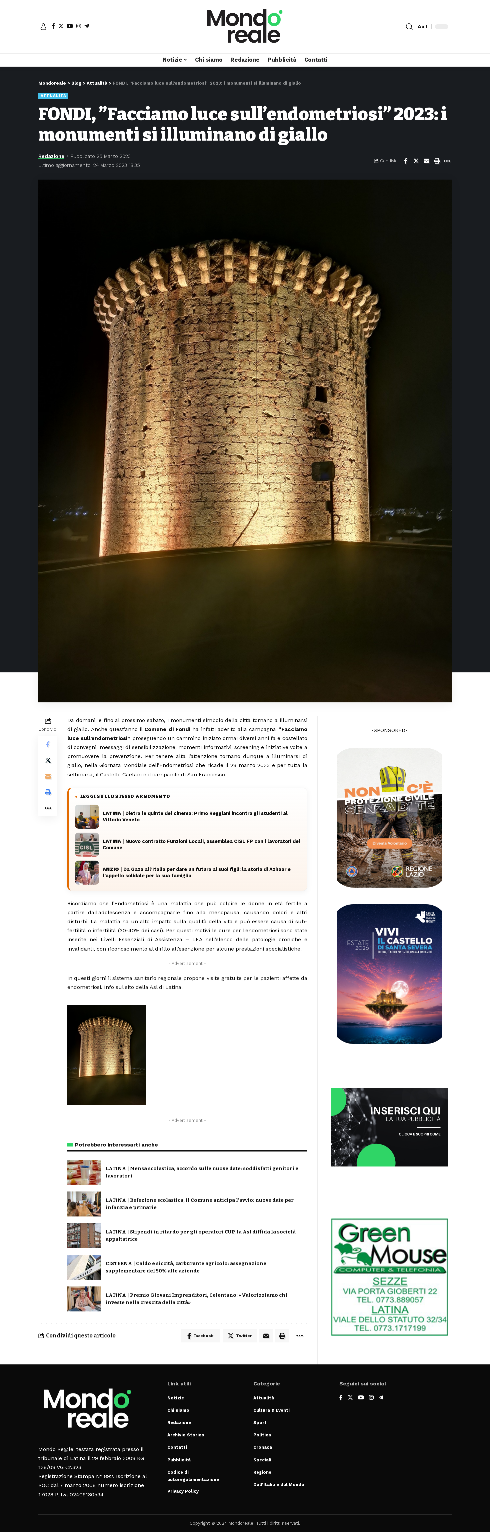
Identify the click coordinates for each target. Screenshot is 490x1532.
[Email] (426, 161)
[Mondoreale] (245, 26)
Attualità (53, 95)
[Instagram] (79, 26)
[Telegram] (87, 26)
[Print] (436, 161)
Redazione (51, 156)
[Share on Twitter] (416, 161)
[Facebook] (53, 26)
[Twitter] (61, 26)
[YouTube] (70, 26)
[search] (409, 26)
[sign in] (43, 26)
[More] (447, 161)
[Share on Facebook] (405, 161)
